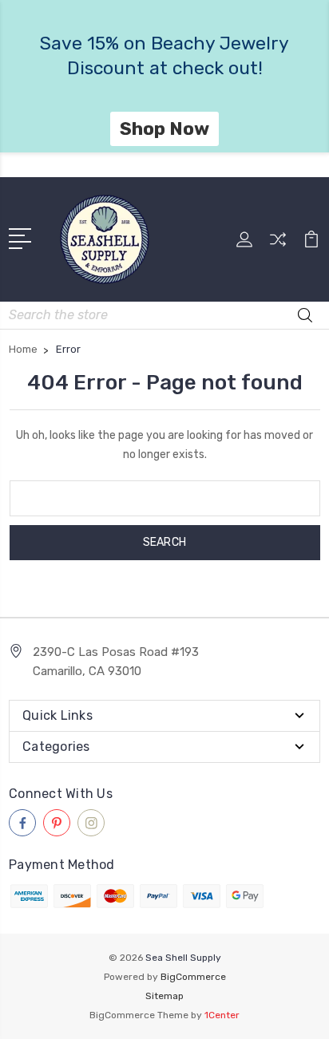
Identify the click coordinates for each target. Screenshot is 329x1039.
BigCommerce (193, 976)
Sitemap (164, 995)
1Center (222, 1015)
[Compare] (278, 245)
